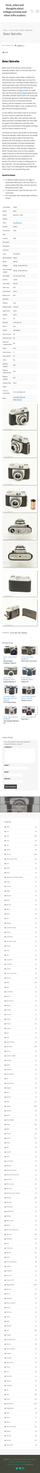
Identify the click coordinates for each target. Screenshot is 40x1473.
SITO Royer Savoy (9, 702)
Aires (22, 873)
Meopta (22, 1179)
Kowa (22, 1143)
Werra (22, 1422)
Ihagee (22, 1088)
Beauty (22, 896)
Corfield (22, 964)
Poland (22, 1266)
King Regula (22, 1120)
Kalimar (22, 1111)
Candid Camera (22, 928)
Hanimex (22, 1069)
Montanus (22, 1207)
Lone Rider (22, 1161)
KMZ (22, 1129)
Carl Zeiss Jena (22, 941)
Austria (22, 886)
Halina (22, 1065)
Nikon (22, 1225)
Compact (22, 960)
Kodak (22, 1134)
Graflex (22, 1060)
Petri (31, 657)
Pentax (14, 657)
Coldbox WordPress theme (16, 1464)
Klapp (5, 698)
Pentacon (22, 1248)
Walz (22, 1413)
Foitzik (22, 1014)
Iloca (22, 1092)
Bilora (22, 909)
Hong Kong (22, 1083)
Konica (22, 1138)
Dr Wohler (22, 992)
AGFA (22, 868)
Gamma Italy (22, 1042)
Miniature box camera (22, 1193)
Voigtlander (22, 1408)
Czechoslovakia (22, 973)
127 (22, 845)
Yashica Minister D (9, 682)
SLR (4, 659)
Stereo (22, 1344)
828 (22, 863)
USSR (22, 1399)
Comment (8, 747)
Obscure (32, 696)
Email (6, 772)
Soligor (22, 1335)
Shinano (23, 698)
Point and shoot (22, 1262)
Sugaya (22, 1353)
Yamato (22, 1436)
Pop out (22, 1275)
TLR (15, 698)
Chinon (22, 946)
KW (22, 1147)
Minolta (22, 1198)
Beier (17, 30)
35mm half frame (22, 859)
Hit (22, 1079)
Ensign (22, 1005)
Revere (22, 1289)
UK (22, 1390)
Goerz (22, 1051)
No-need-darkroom (22, 1230)
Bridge (22, 923)
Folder (22, 1019)
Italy (22, 1101)
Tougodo (22, 1385)
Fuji (22, 1033)
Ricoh (22, 1294)
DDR (22, 30)
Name (6, 765)
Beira (21, 90)
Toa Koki (22, 1376)
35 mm (12, 30)
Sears (22, 1317)
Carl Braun (22, 937)
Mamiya (22, 1166)
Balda (22, 891)
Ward (22, 1417)
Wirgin (22, 1431)
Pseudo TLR (22, 1280)
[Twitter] (17, 1469)
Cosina (22, 969)
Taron (22, 1367)
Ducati (22, 996)
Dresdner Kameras (19, 397)
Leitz (22, 1156)
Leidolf (22, 1152)
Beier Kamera (17, 400)
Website (7, 779)
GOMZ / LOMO (22, 1056)
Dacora (22, 978)
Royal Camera (22, 1303)
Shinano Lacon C (26, 700)
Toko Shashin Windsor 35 (11, 722)
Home (5, 30)
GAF (22, 1037)
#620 (22, 827)
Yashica (13, 679)
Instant (22, 1097)
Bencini (22, 905)
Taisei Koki (22, 1362)
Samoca (22, 1312)
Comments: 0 (20, 45)
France (13, 696)
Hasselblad (22, 1074)
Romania (22, 1298)
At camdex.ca (17, 223)
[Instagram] (23, 1469)
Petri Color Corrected (29, 661)
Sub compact (22, 1349)
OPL (22, 1243)
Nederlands (22, 1211)
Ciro (22, 955)
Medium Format (22, 1170)
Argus (22, 882)
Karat (22, 1115)
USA (22, 1394)
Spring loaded (22, 1339)
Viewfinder (29, 30)
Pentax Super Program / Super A (9, 662)
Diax (22, 987)
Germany (22, 1047)
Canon (22, 932)
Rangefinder (24, 659)
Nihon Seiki (22, 1221)
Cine (22, 950)
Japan (10, 657)
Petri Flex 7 (25, 719)
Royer (9, 698)
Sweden (22, 1358)
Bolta (22, 914)
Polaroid (22, 1271)
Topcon (22, 1381)
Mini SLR (22, 1188)
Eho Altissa (22, 1001)
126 (22, 841)
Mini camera (22, 1184)
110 (22, 831)
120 (4, 696)
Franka (22, 1028)
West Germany (22, 1426)
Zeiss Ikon (22, 1445)
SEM (22, 1321)
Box (22, 918)
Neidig (22, 1216)
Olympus (22, 1239)
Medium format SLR (22, 1175)
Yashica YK (25, 682)
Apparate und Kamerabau (22, 877)
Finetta (22, 1010)
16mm (22, 850)
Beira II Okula (21, 93)
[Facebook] (20, 1469)
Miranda (22, 1202)
